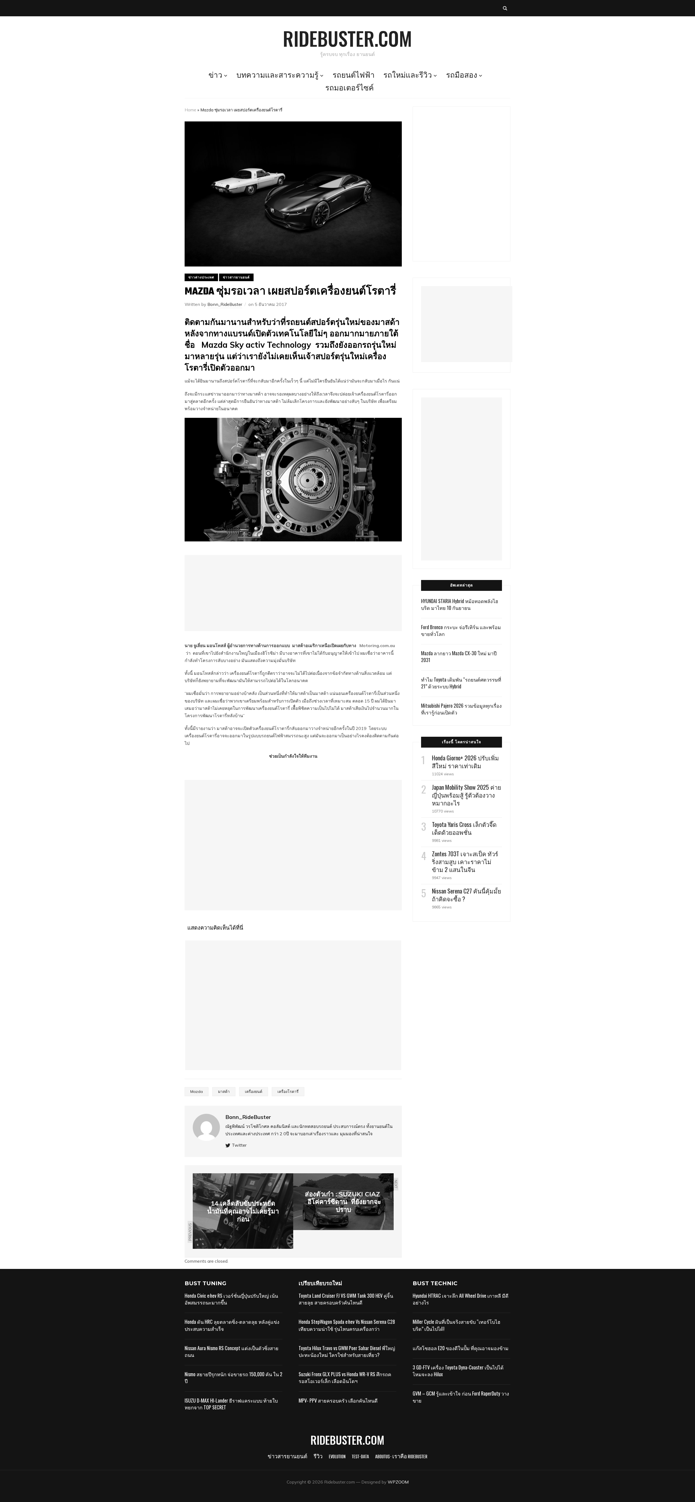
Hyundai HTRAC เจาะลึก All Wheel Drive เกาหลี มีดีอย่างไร (460, 1299)
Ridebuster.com (347, 38)
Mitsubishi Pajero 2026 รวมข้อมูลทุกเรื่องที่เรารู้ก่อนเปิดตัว (461, 709)
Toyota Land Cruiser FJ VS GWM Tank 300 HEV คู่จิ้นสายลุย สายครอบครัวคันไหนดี (346, 1299)
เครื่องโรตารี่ (288, 1091)
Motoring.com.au (377, 645)
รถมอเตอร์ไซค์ (349, 88)
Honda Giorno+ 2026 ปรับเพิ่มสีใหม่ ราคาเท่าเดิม (465, 761)
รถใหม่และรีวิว (407, 75)
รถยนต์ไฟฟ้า (354, 75)
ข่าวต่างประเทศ (201, 277)
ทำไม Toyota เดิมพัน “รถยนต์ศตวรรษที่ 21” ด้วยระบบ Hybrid (461, 683)
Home (190, 109)
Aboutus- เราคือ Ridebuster (401, 1457)
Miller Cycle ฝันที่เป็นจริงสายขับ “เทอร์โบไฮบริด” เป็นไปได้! (456, 1325)
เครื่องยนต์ (253, 1091)
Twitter (239, 1145)
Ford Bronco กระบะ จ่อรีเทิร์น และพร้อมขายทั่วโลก (461, 630)
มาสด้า (224, 1091)
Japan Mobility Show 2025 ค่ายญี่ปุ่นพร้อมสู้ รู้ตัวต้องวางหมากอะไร (466, 795)
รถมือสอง (461, 75)
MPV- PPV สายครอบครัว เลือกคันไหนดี (338, 1400)
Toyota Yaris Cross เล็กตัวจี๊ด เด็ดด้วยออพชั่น (464, 828)
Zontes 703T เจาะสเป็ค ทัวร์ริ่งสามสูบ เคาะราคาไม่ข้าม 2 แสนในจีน (465, 861)
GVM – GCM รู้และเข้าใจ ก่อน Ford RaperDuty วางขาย (461, 1397)
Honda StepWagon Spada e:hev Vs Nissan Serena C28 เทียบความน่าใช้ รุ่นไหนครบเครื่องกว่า (347, 1325)
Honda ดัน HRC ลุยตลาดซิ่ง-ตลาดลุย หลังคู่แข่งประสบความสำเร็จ (232, 1325)
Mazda (196, 1091)
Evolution (337, 1457)
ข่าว (215, 75)
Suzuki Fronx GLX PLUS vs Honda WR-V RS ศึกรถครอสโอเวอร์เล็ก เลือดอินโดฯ (345, 1377)
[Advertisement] (293, 593)
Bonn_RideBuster (224, 304)
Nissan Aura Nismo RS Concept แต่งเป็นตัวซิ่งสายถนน (232, 1351)
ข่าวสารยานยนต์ (236, 277)
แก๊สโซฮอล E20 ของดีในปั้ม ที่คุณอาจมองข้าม (460, 1348)
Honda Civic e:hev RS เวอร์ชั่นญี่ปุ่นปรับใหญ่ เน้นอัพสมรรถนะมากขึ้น (231, 1299)
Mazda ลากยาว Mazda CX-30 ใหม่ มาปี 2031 (459, 656)
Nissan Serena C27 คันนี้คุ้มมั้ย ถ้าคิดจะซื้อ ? (466, 894)
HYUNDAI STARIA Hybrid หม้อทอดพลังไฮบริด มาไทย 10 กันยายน (459, 604)
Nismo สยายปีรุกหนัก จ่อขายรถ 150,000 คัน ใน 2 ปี (233, 1377)
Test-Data (360, 1457)
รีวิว (318, 1457)
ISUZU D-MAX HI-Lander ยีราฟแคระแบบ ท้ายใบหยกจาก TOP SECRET (231, 1404)
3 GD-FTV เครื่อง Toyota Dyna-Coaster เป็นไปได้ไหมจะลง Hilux (458, 1371)
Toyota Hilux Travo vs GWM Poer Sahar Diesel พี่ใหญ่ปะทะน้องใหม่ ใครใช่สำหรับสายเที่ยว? (347, 1351)
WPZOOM (398, 1482)
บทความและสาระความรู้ (277, 75)
